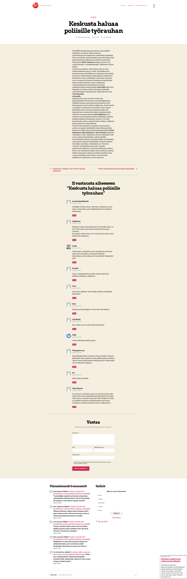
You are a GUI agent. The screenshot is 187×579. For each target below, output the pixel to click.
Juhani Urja (87, 37)
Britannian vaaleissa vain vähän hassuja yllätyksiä (170, 560)
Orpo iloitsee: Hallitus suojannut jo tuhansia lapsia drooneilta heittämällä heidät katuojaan (71, 553)
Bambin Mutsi (101, 503)
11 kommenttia (107, 37)
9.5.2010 (96, 37)
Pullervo (100, 510)
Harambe (100, 499)
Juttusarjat (130, 5)
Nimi (73, 447)
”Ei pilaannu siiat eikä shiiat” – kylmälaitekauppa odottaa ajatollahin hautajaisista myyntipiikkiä (71, 492)
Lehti (55, 575)
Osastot (122, 5)
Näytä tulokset (116, 517)
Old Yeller (100, 507)
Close (185, 556)
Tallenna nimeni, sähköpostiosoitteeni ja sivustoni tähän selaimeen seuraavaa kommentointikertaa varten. (92, 463)
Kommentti (75, 433)
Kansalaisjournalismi (141, 5)
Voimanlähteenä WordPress (65, 575)
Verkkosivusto (76, 454)
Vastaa (74, 215)
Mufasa (100, 495)
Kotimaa (93, 17)
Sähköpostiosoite (99, 447)
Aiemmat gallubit (103, 521)
